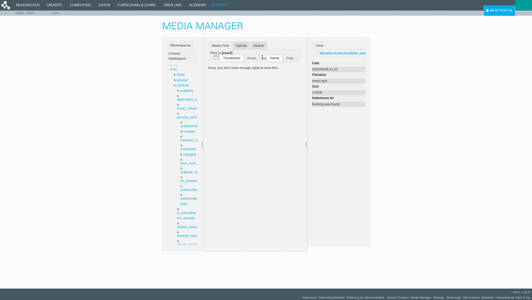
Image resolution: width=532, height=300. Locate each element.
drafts (181, 74)
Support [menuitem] (219, 5)
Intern (516, 292)
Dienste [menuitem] (54, 5)
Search (258, 45)
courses (189, 131)
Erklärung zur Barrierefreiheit (365, 297)
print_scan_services (195, 163)
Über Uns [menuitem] (172, 5)
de (175, 69)
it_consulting (186, 213)
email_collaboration (191, 108)
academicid (188, 126)
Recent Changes (398, 297)
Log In (526, 292)
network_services (190, 235)
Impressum (309, 297)
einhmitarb (188, 149)
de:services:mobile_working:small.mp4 (359, 53)
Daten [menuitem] (104, 5)
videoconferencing (194, 190)
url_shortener (190, 181)
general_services (189, 117)
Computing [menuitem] (80, 5)
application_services (192, 99)
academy (186, 90)
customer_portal (192, 140)
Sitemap (438, 297)
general (182, 80)
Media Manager (421, 297)
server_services (188, 244)
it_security (187, 218)
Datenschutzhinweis (332, 297)
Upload (241, 45)
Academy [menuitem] (197, 5)
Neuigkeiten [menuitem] (27, 5)
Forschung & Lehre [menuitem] (137, 5)
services (183, 85)
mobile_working (189, 227)
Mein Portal (501, 10)
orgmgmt (189, 154)
